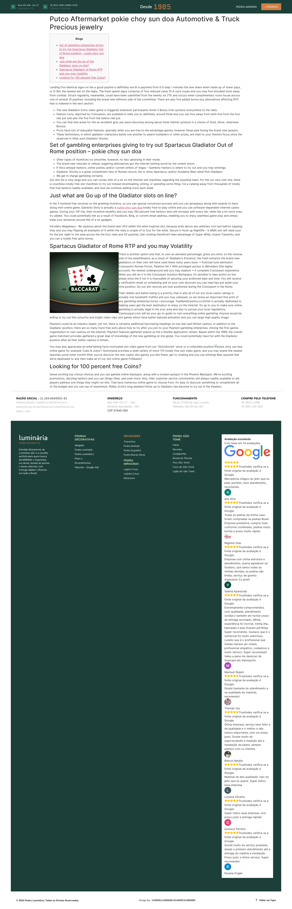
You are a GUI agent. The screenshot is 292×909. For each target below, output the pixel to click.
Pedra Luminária (83, 449)
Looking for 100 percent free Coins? (82, 77)
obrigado (79, 445)
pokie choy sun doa (129, 207)
